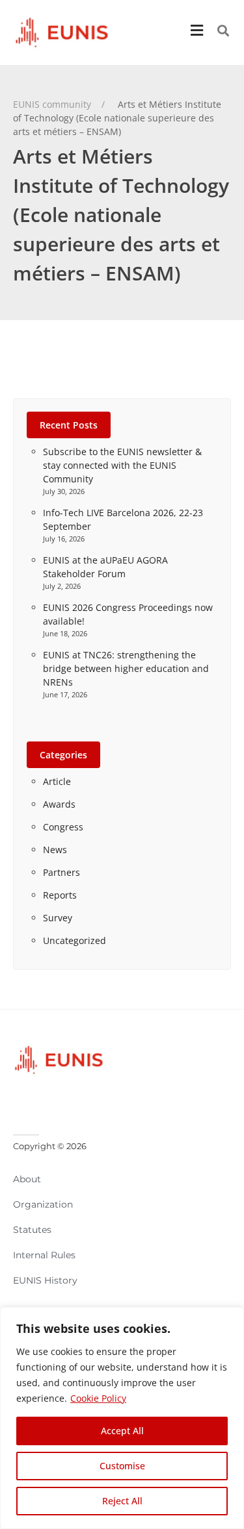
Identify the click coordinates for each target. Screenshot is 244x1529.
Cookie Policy (98, 1398)
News (55, 849)
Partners (61, 872)
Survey (57, 918)
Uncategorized (74, 940)
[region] (122, 1418)
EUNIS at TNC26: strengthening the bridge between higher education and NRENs (126, 668)
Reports (60, 895)
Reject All (122, 1501)
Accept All (122, 1430)
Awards (59, 804)
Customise (122, 1466)
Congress (63, 827)
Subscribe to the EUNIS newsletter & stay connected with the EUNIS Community (122, 465)
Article (57, 781)
